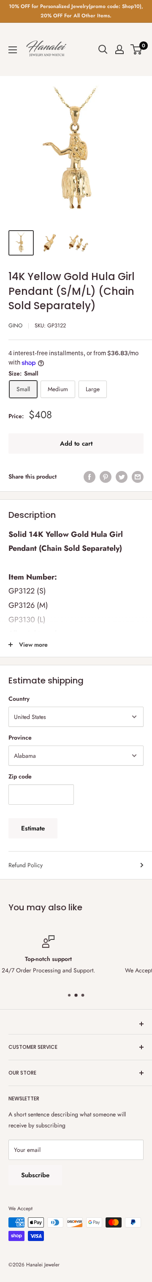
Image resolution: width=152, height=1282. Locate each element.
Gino (15, 325)
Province (20, 737)
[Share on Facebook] (89, 477)
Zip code (20, 776)
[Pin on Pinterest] (105, 477)
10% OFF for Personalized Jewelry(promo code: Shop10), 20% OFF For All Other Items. (76, 11)
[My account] (119, 49)
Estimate (33, 828)
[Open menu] (12, 49)
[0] (136, 49)
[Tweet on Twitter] (122, 477)
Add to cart (76, 443)
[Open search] (103, 49)
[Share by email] (138, 477)
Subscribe (35, 1175)
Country (19, 698)
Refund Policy (25, 865)
